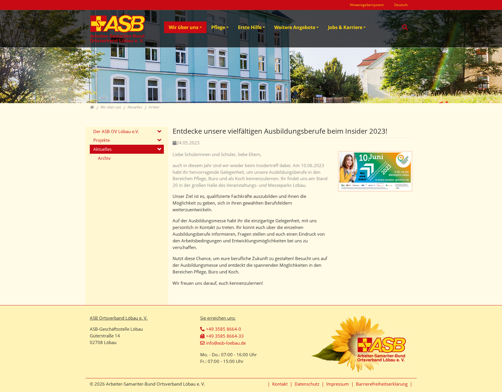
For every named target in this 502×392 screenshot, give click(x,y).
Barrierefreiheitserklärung (382, 384)
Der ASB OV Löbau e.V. (116, 131)
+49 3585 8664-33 (225, 336)
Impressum (337, 384)
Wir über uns (183, 27)
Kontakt (280, 384)
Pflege (218, 27)
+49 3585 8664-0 (223, 329)
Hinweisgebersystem (367, 4)
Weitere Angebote (294, 27)
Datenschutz (307, 384)
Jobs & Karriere (345, 27)
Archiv (104, 158)
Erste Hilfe (249, 27)
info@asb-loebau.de (226, 343)
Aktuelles (102, 149)
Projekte (101, 140)
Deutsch (401, 4)
